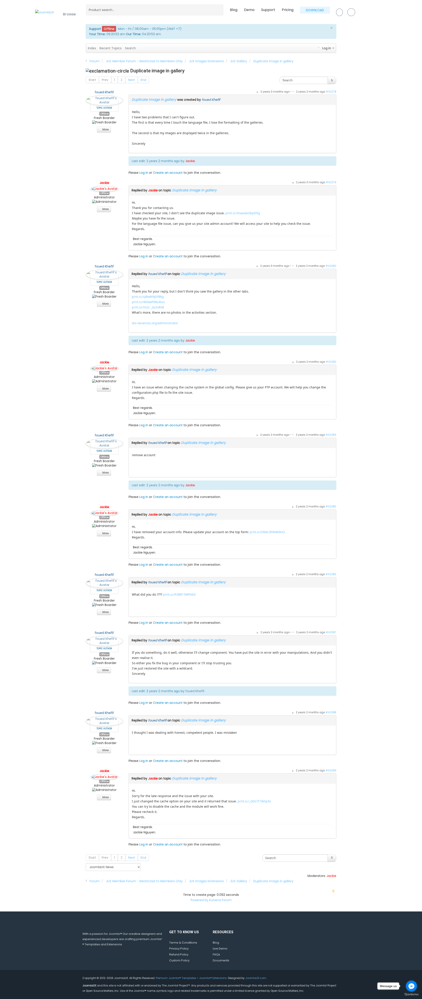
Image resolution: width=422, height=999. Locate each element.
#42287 (331, 632)
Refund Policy (178, 954)
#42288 (331, 712)
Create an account (168, 172)
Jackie (190, 161)
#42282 (331, 362)
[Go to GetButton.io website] (411, 994)
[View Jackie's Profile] (104, 188)
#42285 (331, 506)
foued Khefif (104, 92)
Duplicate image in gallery (154, 99)
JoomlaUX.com (255, 978)
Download (315, 10)
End (143, 80)
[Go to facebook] (411, 986)
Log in (143, 172)
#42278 (331, 91)
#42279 (331, 182)
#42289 (331, 770)
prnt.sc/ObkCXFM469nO (267, 532)
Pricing (287, 9)
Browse (69, 14)
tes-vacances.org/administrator (155, 323)
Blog (233, 9)
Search (130, 48)
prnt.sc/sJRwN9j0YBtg (148, 297)
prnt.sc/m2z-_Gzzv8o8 (148, 307)
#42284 (331, 435)
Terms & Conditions (183, 942)
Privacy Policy (179, 948)
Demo (249, 9)
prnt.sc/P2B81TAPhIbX (179, 594)
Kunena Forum (220, 900)
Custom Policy (179, 960)
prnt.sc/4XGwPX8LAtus (148, 302)
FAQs (216, 954)
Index (92, 48)
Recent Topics (111, 48)
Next (131, 80)
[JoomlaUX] (44, 12)
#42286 (331, 574)
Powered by (199, 900)
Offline (104, 113)
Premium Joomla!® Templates (176, 978)
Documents (221, 960)
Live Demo (220, 948)
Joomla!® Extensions (213, 978)
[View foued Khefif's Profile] (104, 99)
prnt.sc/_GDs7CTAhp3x (254, 801)
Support (268, 9)
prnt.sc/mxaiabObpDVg (243, 213)
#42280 (331, 266)
